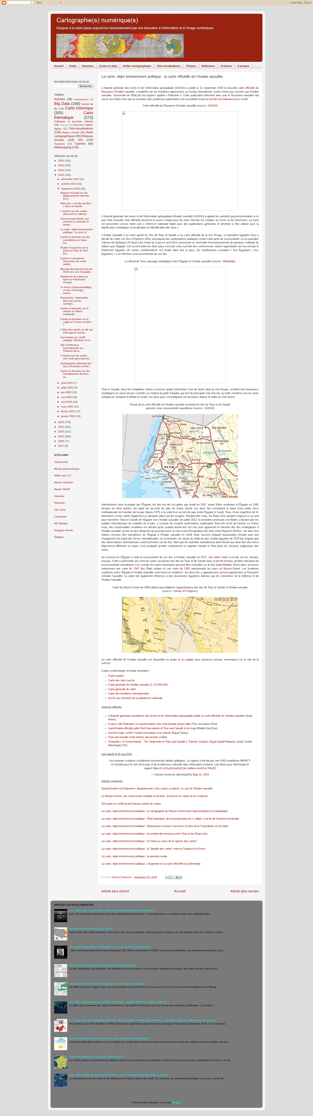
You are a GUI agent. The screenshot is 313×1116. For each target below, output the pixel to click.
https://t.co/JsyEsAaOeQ (168, 768)
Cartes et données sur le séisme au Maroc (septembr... (74, 311)
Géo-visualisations (168, 65)
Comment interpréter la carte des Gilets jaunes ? (97, 1056)
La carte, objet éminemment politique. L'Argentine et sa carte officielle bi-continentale (151, 863)
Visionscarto (61, 462)
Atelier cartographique (137, 65)
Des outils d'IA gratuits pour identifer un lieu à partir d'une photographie (110, 947)
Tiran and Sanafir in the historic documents (133, 737)
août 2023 (67, 383)
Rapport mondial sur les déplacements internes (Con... (74, 196)
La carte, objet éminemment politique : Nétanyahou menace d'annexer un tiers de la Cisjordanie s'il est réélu (164, 826)
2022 (61, 422)
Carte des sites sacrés (121, 680)
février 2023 (68, 411)
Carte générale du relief (121, 689)
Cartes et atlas (108, 65)
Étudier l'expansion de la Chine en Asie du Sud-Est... (74, 250)
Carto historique (79, 108)
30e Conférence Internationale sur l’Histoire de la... (71, 348)
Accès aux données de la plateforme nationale (135, 698)
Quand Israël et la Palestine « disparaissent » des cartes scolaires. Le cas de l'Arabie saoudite (156, 788)
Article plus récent (115, 891)
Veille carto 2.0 (62, 475)
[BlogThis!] (170, 877)
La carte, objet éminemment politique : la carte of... (76, 231)
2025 (61, 165)
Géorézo (59, 496)
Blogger (176, 1102)
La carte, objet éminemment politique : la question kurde (134, 856)
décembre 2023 (70, 179)
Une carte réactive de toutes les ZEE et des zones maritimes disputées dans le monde (118, 1075)
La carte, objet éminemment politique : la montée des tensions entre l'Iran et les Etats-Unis (154, 833)
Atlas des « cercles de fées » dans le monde (75, 205)
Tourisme (59, 144)
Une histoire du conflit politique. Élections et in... (76, 339)
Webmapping (62, 147)
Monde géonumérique (67, 468)
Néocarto (59, 502)
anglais (189, 659)
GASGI (212, 105)
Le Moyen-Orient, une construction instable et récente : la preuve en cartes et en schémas (154, 796)
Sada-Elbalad (223, 564)
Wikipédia (228, 261)
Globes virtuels (70, 132)
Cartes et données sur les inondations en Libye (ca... (75, 240)
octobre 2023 (69, 183)
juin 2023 (66, 392)
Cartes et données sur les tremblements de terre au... (75, 374)
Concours (64, 125)
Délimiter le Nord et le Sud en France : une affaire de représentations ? (110, 1038)
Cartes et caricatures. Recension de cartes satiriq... (73, 261)
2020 (61, 431)
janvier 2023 (68, 416)
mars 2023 (67, 406)
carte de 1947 (130, 568)
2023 (61, 175)
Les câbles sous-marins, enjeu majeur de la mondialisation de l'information (112, 910)
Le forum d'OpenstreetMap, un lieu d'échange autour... (76, 290)
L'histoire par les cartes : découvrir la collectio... (74, 212)
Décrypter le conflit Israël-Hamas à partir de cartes (131, 803)
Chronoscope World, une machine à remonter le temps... (74, 221)
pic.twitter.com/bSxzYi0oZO (199, 768)
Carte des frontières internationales (128, 693)
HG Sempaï (61, 523)
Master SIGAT (62, 489)
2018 (61, 441)
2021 (61, 427)
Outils (73, 65)
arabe (173, 659)
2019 (61, 436)
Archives (226, 65)
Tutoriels (79, 143)
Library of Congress (185, 591)
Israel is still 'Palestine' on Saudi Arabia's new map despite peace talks (149, 723)
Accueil (58, 65)
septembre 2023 (71, 188)
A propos (243, 65)
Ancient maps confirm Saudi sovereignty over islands (139, 732)
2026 (61, 160)
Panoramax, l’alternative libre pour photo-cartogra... (74, 300)
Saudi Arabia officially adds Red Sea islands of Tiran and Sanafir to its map (152, 728)
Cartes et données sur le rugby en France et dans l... (75, 322)
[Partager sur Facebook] (177, 877)
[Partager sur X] (174, 877)
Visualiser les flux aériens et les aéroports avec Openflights (103, 965)
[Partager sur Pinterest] (180, 877)
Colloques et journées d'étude (73, 121)
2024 (61, 170)
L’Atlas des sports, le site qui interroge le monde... (76, 331)
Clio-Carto (60, 509)
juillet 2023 (67, 387)
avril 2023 (67, 402)
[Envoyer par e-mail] (167, 877)
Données (87, 65)
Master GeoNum (63, 482)
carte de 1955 (181, 568)
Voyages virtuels (63, 530)
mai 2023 (66, 397)
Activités (59, 99)
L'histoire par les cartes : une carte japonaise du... (75, 357)
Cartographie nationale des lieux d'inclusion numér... (75, 365)
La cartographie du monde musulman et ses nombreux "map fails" (107, 983)
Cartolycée (60, 516)
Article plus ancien (244, 891)
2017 (61, 446)
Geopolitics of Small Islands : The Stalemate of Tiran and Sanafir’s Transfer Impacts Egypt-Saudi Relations (172, 741)
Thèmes (191, 65)
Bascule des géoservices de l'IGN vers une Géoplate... (76, 270)
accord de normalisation (219, 99)
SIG (80, 139)
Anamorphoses (81, 99)
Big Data (62, 103)
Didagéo (59, 537)
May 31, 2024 (201, 774)
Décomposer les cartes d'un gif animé (90, 928)
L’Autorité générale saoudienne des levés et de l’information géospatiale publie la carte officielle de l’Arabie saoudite (176, 715)
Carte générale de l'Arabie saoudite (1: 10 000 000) (138, 684)
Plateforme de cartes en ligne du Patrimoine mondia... (74, 279)
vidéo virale (221, 557)
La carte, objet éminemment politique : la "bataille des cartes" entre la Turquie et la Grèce (153, 848)
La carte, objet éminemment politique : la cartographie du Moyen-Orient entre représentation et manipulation (164, 811)
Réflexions (208, 65)
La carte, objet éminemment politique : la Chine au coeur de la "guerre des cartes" (149, 841)
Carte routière (116, 675)
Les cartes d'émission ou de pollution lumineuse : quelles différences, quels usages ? (117, 1002)
